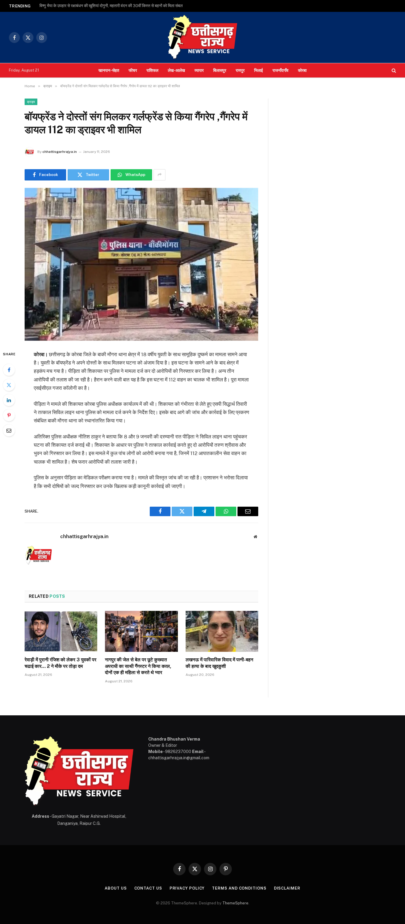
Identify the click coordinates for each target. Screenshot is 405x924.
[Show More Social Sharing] (159, 174)
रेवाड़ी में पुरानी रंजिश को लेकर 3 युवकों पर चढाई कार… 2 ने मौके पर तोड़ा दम (60, 663)
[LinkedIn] (9, 400)
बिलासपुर (219, 70)
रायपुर (240, 70)
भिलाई (258, 70)
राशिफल (152, 70)
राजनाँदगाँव (280, 70)
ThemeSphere (235, 903)
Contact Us (148, 888)
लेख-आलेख (176, 70)
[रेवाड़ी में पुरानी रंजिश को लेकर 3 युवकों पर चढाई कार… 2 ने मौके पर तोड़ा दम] (61, 631)
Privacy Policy (187, 888)
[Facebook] (9, 370)
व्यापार (199, 70)
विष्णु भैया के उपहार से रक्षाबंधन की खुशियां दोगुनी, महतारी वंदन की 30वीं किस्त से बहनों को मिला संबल (111, 5)
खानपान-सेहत (108, 70)
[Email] (9, 430)
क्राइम (31, 102)
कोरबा (302, 70)
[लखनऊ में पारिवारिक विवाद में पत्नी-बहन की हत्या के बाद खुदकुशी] (222, 631)
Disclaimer (287, 888)
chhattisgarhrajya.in (59, 152)
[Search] (393, 70)
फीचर (133, 70)
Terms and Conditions (239, 888)
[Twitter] (9, 385)
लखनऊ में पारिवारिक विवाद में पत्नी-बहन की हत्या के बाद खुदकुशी (219, 663)
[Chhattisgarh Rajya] (202, 37)
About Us (116, 888)
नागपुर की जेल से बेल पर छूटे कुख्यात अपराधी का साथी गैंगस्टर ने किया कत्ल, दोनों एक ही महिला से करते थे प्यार (138, 666)
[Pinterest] (9, 415)
